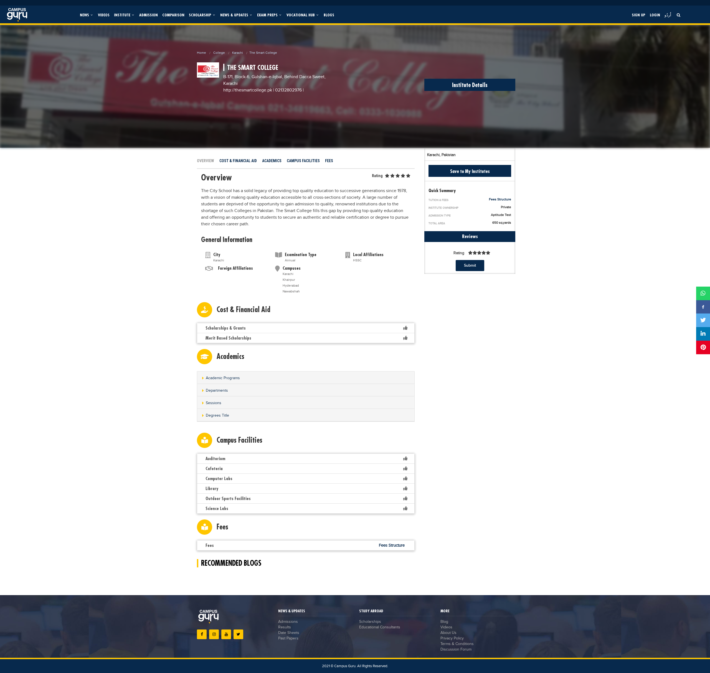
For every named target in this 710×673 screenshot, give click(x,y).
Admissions (288, 622)
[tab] (305, 377)
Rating (377, 176)
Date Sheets (288, 633)
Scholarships (370, 622)
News (85, 14)
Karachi (237, 53)
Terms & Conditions (457, 644)
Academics (272, 161)
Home (201, 53)
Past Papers (288, 638)
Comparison (173, 14)
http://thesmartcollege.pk (248, 90)
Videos (104, 14)
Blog (444, 622)
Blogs (329, 14)
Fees (329, 161)
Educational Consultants (379, 627)
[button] (305, 378)
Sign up (638, 14)
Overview (205, 161)
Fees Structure (500, 199)
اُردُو (668, 14)
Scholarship (200, 14)
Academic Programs (223, 378)
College (219, 53)
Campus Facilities (303, 161)
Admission (148, 14)
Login (655, 14)
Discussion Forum (455, 649)
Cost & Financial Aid (238, 161)
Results (284, 627)
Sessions (213, 403)
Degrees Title (217, 415)
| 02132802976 (287, 90)
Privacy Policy (452, 638)
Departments (217, 390)
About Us (448, 633)
